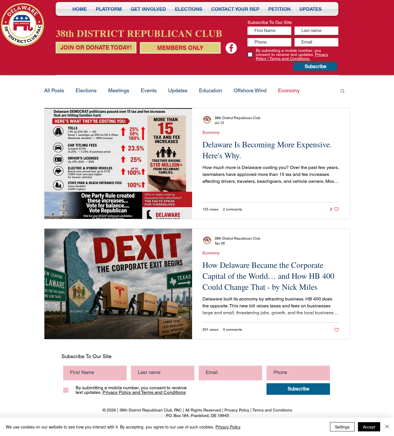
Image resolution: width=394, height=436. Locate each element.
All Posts (54, 90)
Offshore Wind (250, 90)
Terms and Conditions (272, 410)
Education (210, 90)
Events (149, 90)
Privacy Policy (236, 410)
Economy (289, 90)
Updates (177, 90)
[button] (342, 91)
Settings (342, 427)
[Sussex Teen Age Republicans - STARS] (231, 48)
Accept (369, 427)
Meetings (118, 90)
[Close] (387, 426)
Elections (86, 90)
